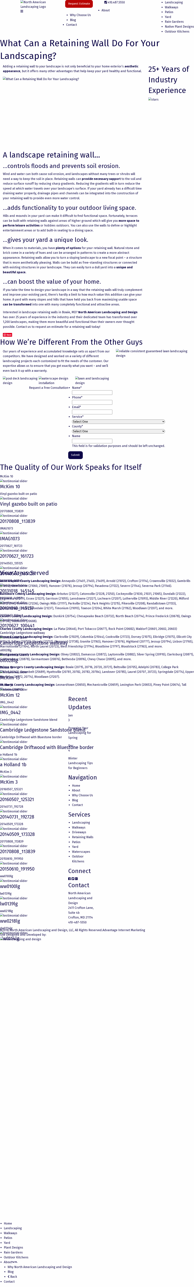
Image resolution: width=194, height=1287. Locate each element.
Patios (169, 12)
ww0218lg (6, 911)
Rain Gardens (174, 21)
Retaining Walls (82, 837)
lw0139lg (6, 893)
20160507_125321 (11, 789)
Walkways (171, 7)
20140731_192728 (11, 806)
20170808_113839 (11, 511)
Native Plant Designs (179, 26)
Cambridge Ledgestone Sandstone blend (28, 720)
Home (76, 785)
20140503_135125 (11, 563)
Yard (168, 17)
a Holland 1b (8, 754)
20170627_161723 (11, 546)
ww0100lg (6, 876)
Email (76, 407)
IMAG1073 (6, 528)
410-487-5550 (77, 922)
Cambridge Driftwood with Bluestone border (31, 737)
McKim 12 (10, 695)
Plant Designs (13, 1247)
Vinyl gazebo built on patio (18, 494)
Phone (77, 397)
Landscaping (174, 2)
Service (78, 417)
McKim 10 (6, 476)
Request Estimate (79, 3)
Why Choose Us (80, 15)
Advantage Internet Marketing (123, 930)
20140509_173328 (11, 824)
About (106, 10)
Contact (71, 25)
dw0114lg (6, 928)
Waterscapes (81, 852)
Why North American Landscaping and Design (40, 1267)
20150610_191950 (11, 859)
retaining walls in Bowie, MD (56, 312)
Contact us (23, 327)
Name (77, 388)
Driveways (79, 832)
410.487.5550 (116, 2)
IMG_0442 (7, 702)
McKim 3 (6, 772)
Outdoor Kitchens (177, 31)
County (77, 426)
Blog (73, 20)
